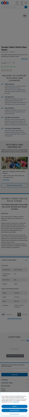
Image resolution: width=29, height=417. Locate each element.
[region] (14, 404)
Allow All (14, 406)
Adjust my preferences (14, 414)
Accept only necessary (14, 410)
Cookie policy (16, 402)
